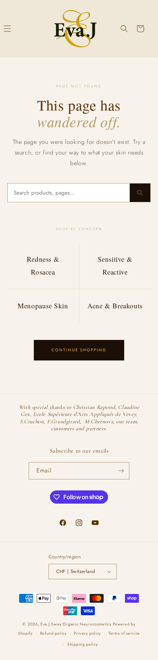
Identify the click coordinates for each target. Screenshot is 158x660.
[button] (124, 29)
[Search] (140, 193)
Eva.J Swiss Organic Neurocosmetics (75, 624)
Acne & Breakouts (115, 305)
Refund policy (53, 633)
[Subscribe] (121, 470)
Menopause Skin (43, 305)
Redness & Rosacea (43, 265)
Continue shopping (79, 350)
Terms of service (124, 633)
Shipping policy (82, 644)
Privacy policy (87, 633)
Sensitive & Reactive (115, 265)
